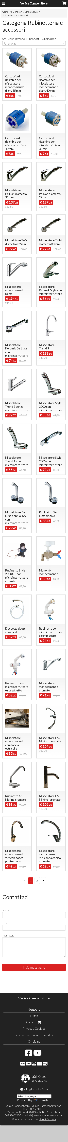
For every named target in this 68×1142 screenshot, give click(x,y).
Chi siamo (34, 1041)
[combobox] (34, 43)
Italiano (43, 1089)
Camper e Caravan (12, 11)
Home (34, 1015)
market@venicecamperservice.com (43, 1115)
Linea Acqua (31, 11)
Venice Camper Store (34, 3)
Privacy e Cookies (34, 1028)
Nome (6, 910)
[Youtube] (37, 1054)
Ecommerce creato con (34, 1119)
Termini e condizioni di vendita (34, 1035)
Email (5, 922)
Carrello (32, 1022)
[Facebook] (28, 1054)
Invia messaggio (34, 967)
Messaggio (8, 935)
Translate (45, 1100)
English (30, 1089)
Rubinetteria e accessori (15, 15)
